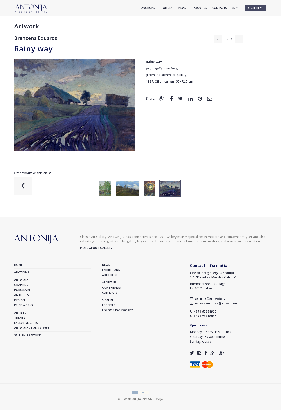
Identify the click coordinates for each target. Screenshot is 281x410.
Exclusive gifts (26, 323)
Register (108, 305)
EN (234, 8)
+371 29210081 (205, 316)
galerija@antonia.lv (209, 298)
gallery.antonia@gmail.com (216, 303)
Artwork (26, 26)
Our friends (111, 287)
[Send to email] (209, 98)
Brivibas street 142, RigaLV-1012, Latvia (207, 286)
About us (200, 8)
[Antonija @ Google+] (212, 353)
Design (19, 300)
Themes (19, 318)
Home (18, 265)
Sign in (107, 300)
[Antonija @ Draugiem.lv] (221, 353)
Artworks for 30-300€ (32, 328)
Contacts (219, 8)
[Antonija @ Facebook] (206, 353)
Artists (20, 312)
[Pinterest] (200, 98)
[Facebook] (171, 98)
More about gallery (96, 248)
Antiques (21, 295)
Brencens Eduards (35, 38)
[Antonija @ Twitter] (192, 353)
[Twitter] (180, 98)
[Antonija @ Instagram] (199, 353)
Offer (167, 8)
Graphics (21, 285)
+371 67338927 (205, 311)
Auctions (148, 8)
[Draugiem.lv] (161, 98)
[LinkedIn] (190, 98)
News (182, 8)
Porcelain (22, 290)
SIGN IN (254, 8)
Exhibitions (111, 270)
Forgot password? (117, 310)
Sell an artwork (27, 335)
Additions (110, 275)
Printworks (23, 305)
